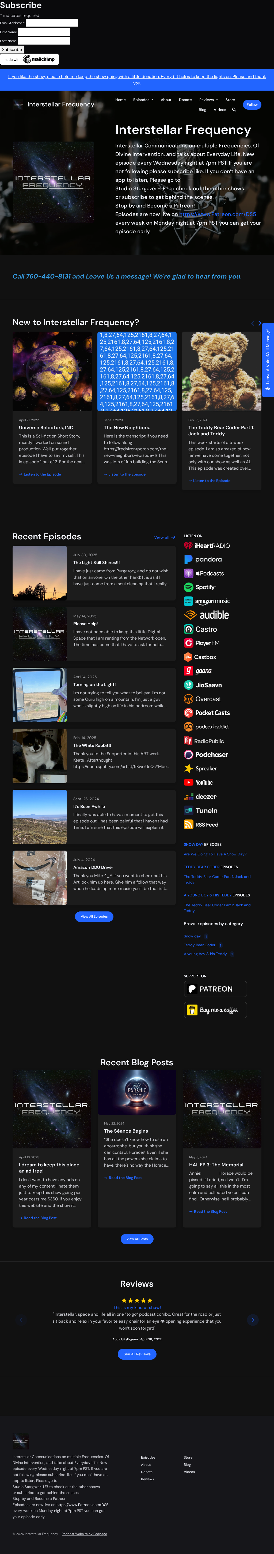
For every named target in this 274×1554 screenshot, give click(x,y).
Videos (220, 109)
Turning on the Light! (94, 684)
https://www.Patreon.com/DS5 (217, 214)
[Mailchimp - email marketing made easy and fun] (29, 59)
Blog (202, 109)
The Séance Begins (126, 1131)
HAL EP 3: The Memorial (216, 1165)
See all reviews (137, 1354)
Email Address (12, 23)
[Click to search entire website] (234, 110)
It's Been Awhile (89, 806)
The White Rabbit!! (92, 745)
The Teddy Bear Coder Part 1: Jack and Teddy (221, 430)
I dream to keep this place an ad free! (49, 1168)
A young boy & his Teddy (208, 895)
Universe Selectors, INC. (46, 427)
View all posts (137, 1239)
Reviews (207, 99)
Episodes (141, 99)
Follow (252, 104)
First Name (8, 32)
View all (162, 537)
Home (120, 99)
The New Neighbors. (127, 427)
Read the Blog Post (40, 1217)
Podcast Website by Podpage (84, 1534)
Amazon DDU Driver (93, 867)
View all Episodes (94, 916)
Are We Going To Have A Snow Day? (215, 854)
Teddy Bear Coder (202, 867)
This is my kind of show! (137, 1307)
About (166, 99)
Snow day (193, 844)
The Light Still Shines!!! (96, 562)
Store (230, 99)
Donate (185, 99)
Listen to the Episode (42, 474)
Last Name (8, 41)
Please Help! (85, 623)
